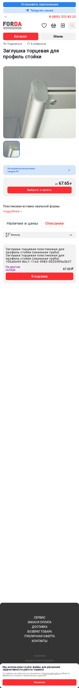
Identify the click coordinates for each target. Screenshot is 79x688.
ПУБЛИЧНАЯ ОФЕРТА (39, 636)
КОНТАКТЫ (39, 641)
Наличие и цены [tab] (22, 223)
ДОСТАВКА (39, 626)
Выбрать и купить (39, 190)
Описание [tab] (54, 223)
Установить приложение (39, 4)
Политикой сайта (51, 673)
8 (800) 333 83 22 (62, 17)
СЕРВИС (39, 617)
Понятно (39, 682)
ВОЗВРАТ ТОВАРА (39, 631)
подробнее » (12, 211)
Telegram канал (41, 10)
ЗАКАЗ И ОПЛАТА (39, 622)
